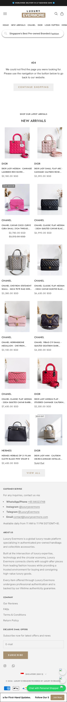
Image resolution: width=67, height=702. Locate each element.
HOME (6, 25)
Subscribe (15, 655)
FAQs (6, 609)
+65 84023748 (36, 501)
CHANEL (31, 25)
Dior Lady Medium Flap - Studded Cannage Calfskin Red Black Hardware (48, 401)
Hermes (7, 450)
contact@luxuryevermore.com (30, 516)
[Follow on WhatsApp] (13, 665)
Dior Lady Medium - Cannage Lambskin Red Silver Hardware (17, 170)
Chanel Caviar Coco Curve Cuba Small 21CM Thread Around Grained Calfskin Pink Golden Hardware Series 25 (16, 227)
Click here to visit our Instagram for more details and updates (34, 33)
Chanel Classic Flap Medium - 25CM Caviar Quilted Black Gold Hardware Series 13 (49, 287)
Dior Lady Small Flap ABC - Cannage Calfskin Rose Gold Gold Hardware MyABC (49, 170)
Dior (5, 163)
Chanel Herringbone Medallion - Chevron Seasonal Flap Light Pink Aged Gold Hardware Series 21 (17, 344)
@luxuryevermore (29, 506)
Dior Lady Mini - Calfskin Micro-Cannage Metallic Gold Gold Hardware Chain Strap (49, 457)
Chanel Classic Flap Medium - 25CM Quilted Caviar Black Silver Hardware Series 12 (49, 227)
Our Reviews (10, 603)
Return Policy (11, 620)
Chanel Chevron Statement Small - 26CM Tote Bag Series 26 (17, 287)
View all (33, 473)
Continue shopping (33, 87)
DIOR (40, 25)
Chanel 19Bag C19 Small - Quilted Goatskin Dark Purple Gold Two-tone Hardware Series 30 (47, 344)
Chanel (7, 220)
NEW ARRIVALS (18, 25)
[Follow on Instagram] (5, 665)
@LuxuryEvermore (29, 511)
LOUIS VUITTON (52, 25)
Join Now (57, 697)
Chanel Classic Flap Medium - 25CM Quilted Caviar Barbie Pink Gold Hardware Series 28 (17, 401)
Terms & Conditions (14, 614)
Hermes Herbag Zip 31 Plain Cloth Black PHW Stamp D (16, 457)
